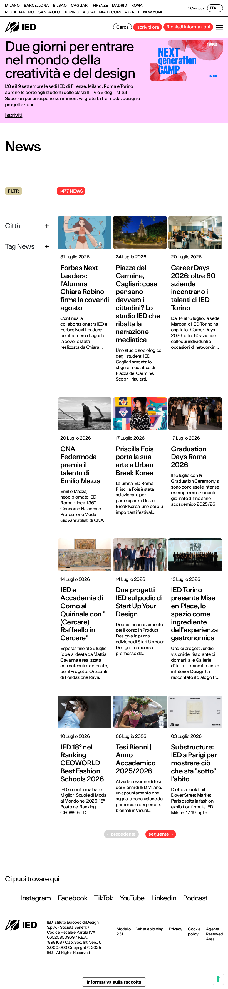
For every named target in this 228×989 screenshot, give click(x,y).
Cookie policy (194, 931)
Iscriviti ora (147, 27)
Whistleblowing (149, 928)
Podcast (195, 898)
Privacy (175, 928)
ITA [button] (213, 8)
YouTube (132, 898)
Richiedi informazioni (188, 26)
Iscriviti (13, 115)
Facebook (72, 898)
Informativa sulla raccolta (114, 982)
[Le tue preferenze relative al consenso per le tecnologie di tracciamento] (218, 979)
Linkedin (163, 898)
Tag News (19, 246)
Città (12, 225)
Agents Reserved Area (214, 933)
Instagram (35, 898)
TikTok (103, 898)
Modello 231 (124, 931)
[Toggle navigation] (219, 27)
